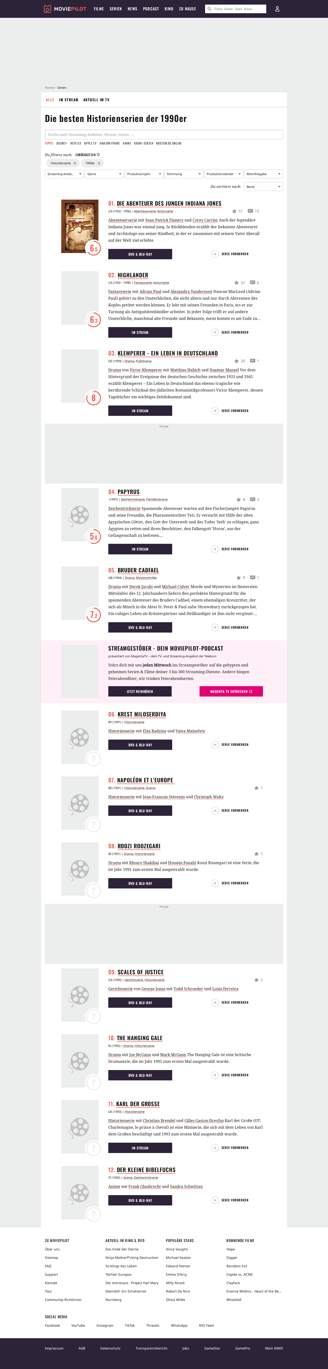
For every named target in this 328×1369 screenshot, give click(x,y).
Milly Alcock (175, 1282)
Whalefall (234, 1299)
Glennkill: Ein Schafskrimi (125, 1291)
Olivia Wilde (175, 1299)
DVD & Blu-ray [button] (140, 254)
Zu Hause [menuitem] (187, 9)
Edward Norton (178, 1266)
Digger (231, 1257)
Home (49, 87)
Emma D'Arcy (176, 1274)
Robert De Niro (178, 1291)
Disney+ (61, 143)
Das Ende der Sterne (122, 1249)
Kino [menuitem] (169, 9)
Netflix (75, 143)
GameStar (212, 1348)
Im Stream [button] (140, 332)
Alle (50, 99)
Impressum (54, 1348)
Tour (48, 1291)
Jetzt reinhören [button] (140, 691)
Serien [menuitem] (116, 9)
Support (51, 1274)
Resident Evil (236, 1266)
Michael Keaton (178, 1257)
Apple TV (90, 143)
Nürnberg (113, 1299)
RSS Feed (206, 1325)
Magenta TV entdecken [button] (229, 691)
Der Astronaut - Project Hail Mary (131, 1282)
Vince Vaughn (177, 1249)
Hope (230, 1249)
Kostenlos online (169, 143)
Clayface (233, 1282)
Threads (152, 1325)
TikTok (130, 1325)
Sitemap (51, 1257)
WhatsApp (179, 1325)
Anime (127, 143)
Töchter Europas (118, 1274)
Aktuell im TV (96, 99)
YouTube (78, 1325)
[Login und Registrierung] (277, 9)
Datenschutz (110, 1348)
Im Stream (69, 99)
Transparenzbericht (151, 1348)
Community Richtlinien (63, 1299)
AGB (82, 1348)
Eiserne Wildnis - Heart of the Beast (254, 1291)
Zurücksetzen (85, 154)
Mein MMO (274, 1348)
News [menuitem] (132, 9)
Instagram (105, 1325)
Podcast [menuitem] (151, 9)
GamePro (242, 1348)
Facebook (52, 1325)
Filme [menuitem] (99, 9)
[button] (231, 254)
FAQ (48, 1266)
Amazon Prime (109, 143)
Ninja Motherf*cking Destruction (131, 1257)
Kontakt (51, 1282)
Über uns (52, 1249)
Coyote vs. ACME (239, 1274)
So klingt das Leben (121, 1266)
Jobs (185, 1348)
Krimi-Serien (143, 143)
